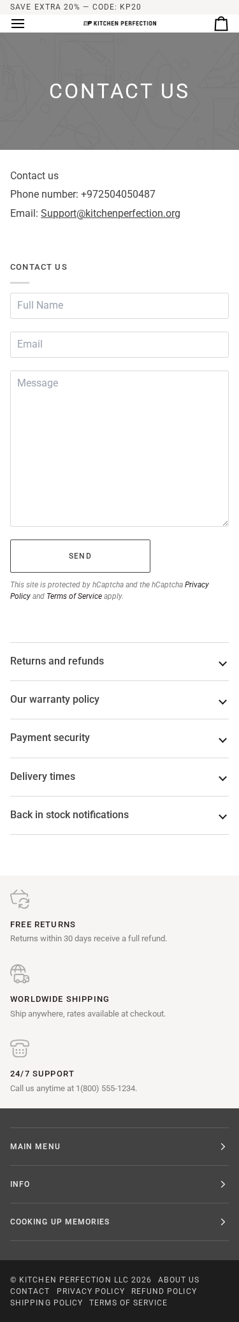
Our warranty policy (54, 699)
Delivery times (42, 776)
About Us (178, 1279)
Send (80, 556)
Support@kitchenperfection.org (110, 213)
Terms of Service (74, 596)
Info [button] (20, 1184)
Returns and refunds (57, 661)
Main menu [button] (35, 1146)
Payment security (50, 738)
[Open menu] (29, 24)
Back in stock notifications (69, 815)
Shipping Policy (46, 1302)
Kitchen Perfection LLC (74, 1279)
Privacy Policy (91, 1291)
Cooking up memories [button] (60, 1221)
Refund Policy (164, 1291)
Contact (30, 1291)
